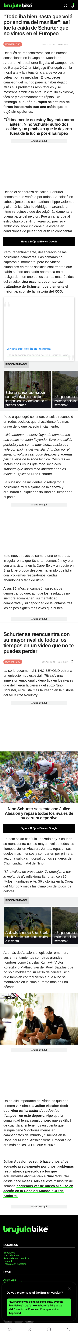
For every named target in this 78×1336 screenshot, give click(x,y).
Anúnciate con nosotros (16, 1258)
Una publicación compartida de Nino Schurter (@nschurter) (42, 354)
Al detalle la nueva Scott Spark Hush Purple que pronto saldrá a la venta (26, 937)
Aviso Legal (9, 1279)
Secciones (9, 1252)
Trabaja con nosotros (15, 1264)
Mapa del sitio (11, 1255)
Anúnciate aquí (39, 141)
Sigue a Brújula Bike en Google (38, 241)
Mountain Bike (12, 44)
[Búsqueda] (65, 6)
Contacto (8, 1261)
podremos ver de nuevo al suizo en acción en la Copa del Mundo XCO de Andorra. (38, 1191)
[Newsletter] (72, 5)
